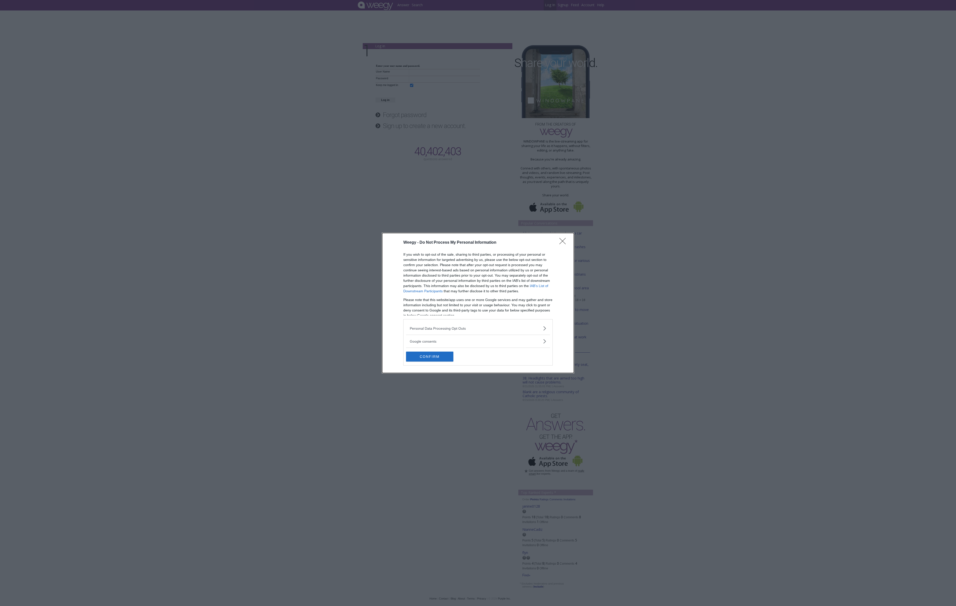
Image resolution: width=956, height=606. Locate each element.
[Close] (564, 242)
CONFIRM (430, 357)
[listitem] (478, 328)
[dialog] (478, 303)
